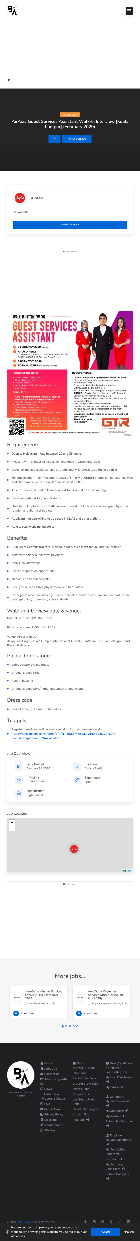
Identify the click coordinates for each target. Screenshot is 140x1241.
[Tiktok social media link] (119, 1221)
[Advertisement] (70, 43)
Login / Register (116, 1072)
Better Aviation (24, 1222)
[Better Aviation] (12, 10)
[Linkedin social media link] (128, 1221)
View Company (70, 224)
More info (129, 1232)
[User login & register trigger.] (9, 81)
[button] (71, 846)
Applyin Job (81, 1114)
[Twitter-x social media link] (111, 1221)
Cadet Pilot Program (86, 1109)
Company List (82, 1094)
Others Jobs (81, 1089)
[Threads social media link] (102, 1221)
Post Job (79, 1119)
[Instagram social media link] (94, 1221)
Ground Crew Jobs (85, 1083)
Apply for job (77, 138)
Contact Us (51, 1074)
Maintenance (53, 1125)
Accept (105, 1231)
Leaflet (128, 870)
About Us (50, 1068)
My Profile (113, 1087)
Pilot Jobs (79, 1073)
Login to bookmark (54, 139)
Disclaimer (51, 1119)
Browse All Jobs (84, 1067)
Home (48, 1063)
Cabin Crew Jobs (84, 1078)
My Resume (114, 1116)
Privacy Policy (53, 1114)
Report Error (52, 1109)
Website (23, 212)
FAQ (47, 1104)
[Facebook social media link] (85, 1221)
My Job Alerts (115, 1111)
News (48, 1089)
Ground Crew (35, 781)
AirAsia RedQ (93, 768)
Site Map (50, 1130)
